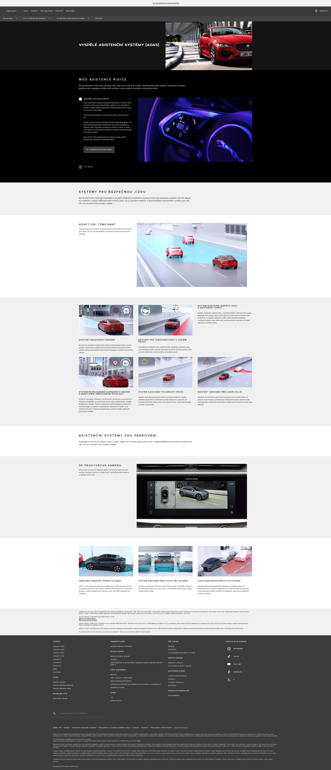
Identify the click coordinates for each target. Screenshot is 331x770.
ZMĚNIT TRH (57, 728)
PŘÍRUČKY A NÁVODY (175, 663)
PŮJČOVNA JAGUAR (60, 698)
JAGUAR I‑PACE (58, 653)
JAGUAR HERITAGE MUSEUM (63, 685)
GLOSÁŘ (113, 659)
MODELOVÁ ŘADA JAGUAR (120, 656)
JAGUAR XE (57, 659)
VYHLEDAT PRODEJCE (176, 682)
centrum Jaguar (86, 739)
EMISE (55, 669)
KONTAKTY (172, 679)
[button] (26, 11)
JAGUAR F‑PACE (59, 646)
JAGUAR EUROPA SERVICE (177, 676)
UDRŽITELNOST (116, 701)
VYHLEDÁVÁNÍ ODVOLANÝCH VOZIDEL (181, 653)
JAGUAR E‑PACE (59, 649)
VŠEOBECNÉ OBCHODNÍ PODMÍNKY (84, 728)
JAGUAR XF (57, 662)
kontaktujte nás (233, 736)
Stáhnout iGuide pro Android (88, 620)
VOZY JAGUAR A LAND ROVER (121, 678)
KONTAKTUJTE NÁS (117, 687)
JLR (112, 697)
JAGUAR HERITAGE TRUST (62, 688)
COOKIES (136, 728)
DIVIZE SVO (57, 666)
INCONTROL (172, 649)
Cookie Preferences (181, 728)
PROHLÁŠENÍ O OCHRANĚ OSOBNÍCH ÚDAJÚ (115, 728)
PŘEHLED (114, 674)
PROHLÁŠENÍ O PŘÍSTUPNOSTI (161, 728)
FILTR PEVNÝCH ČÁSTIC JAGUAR (179, 666)
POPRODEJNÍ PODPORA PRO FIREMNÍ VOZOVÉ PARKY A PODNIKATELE (136, 684)
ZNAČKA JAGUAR (59, 682)
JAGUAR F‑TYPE (58, 656)
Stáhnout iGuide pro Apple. (87, 618)
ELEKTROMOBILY (174, 695)
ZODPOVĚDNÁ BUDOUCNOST (121, 681)
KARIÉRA (67, 728)
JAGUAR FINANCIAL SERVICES (121, 646)
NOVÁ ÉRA (57, 672)
